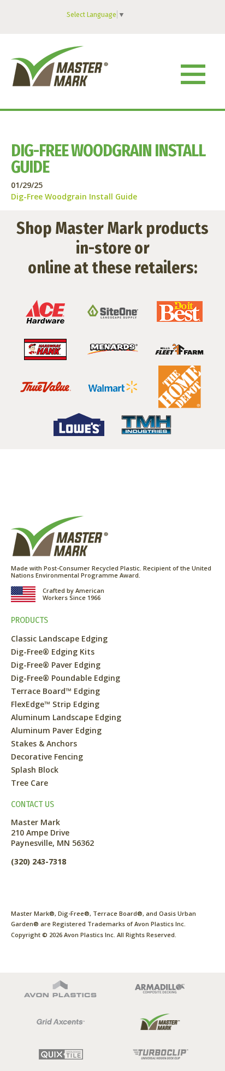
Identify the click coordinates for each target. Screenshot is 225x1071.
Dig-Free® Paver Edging (55, 665)
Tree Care (29, 783)
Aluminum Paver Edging (56, 730)
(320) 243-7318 (38, 861)
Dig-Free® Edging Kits (52, 651)
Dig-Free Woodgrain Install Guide (74, 196)
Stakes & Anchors (44, 743)
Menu (192, 74)
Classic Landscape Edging (59, 638)
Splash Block (34, 769)
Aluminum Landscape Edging (66, 717)
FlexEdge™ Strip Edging (55, 704)
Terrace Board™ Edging (55, 691)
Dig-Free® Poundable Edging (65, 678)
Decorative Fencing (47, 756)
